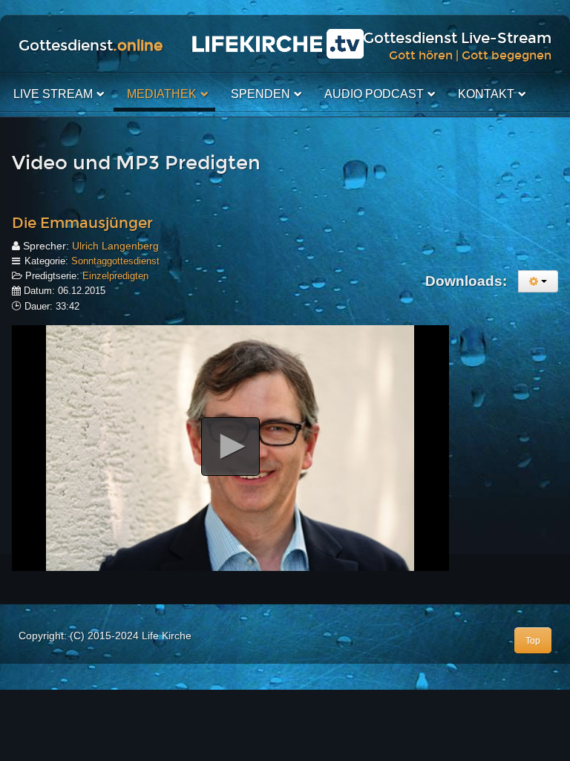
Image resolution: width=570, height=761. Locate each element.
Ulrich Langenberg (115, 246)
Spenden (260, 94)
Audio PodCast (374, 94)
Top (532, 641)
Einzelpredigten (115, 275)
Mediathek (162, 94)
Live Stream (53, 94)
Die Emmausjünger (82, 223)
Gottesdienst (91, 45)
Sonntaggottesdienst (115, 261)
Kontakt (486, 94)
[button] (230, 446)
